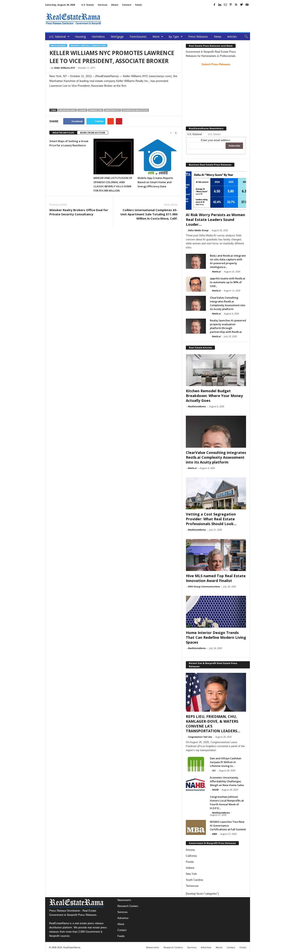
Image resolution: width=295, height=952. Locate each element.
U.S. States (87, 4)
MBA (214, 833)
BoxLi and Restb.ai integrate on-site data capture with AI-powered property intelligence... (228, 261)
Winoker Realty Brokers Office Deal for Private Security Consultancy (78, 212)
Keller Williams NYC (64, 67)
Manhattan (96, 110)
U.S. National (57, 36)
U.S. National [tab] (194, 134)
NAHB (215, 789)
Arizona (190, 849)
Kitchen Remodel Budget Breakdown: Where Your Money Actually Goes (214, 395)
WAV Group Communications (204, 586)
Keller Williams (67, 110)
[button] (244, 36)
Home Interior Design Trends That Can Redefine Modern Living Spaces (216, 637)
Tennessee (192, 885)
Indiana (190, 867)
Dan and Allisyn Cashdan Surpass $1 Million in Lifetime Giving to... (225, 762)
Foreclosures (138, 36)
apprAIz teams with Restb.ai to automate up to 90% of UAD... (227, 282)
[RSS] (236, 4)
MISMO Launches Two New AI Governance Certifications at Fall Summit (228, 825)
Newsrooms (124, 900)
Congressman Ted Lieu (200, 736)
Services (102, 4)
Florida (190, 861)
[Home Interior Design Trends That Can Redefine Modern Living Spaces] (216, 612)
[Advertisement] (177, 19)
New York (191, 873)
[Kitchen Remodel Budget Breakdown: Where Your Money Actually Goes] (216, 370)
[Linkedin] (220, 4)
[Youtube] (247, 4)
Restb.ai (216, 271)
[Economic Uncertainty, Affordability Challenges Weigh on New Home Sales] (196, 783)
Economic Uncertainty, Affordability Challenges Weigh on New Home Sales (227, 781)
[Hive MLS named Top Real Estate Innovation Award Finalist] (216, 555)
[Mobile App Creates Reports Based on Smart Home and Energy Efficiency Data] (158, 156)
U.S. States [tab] (214, 134)
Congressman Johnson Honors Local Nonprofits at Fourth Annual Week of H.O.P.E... (227, 802)
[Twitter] (241, 4)
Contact (126, 4)
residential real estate (135, 110)
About (114, 4)
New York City (112, 110)
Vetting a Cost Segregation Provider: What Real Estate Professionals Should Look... (211, 519)
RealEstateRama (197, 406)
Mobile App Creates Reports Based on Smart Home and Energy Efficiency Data (155, 182)
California (191, 855)
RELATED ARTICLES (63, 132)
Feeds (138, 4)
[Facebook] (214, 4)
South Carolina (194, 879)
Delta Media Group (198, 230)
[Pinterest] (230, 4)
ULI (214, 770)
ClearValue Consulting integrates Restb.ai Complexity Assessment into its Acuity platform (227, 303)
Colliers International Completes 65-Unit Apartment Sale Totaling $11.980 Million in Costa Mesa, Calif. (149, 214)
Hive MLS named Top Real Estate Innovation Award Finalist (216, 578)
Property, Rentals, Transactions (88, 45)
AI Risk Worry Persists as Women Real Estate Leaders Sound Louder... (215, 219)
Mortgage (117, 36)
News (217, 36)
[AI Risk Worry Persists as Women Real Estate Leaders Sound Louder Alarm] (216, 190)
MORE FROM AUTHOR (92, 132)
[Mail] (225, 4)
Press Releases (198, 36)
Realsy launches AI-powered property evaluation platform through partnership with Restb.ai (228, 326)
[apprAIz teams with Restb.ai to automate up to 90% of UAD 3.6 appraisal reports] (196, 284)
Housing (80, 36)
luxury (82, 110)
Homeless (98, 36)
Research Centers (127, 906)
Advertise (122, 918)
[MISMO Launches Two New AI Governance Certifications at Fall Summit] (196, 827)
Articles (232, 36)
